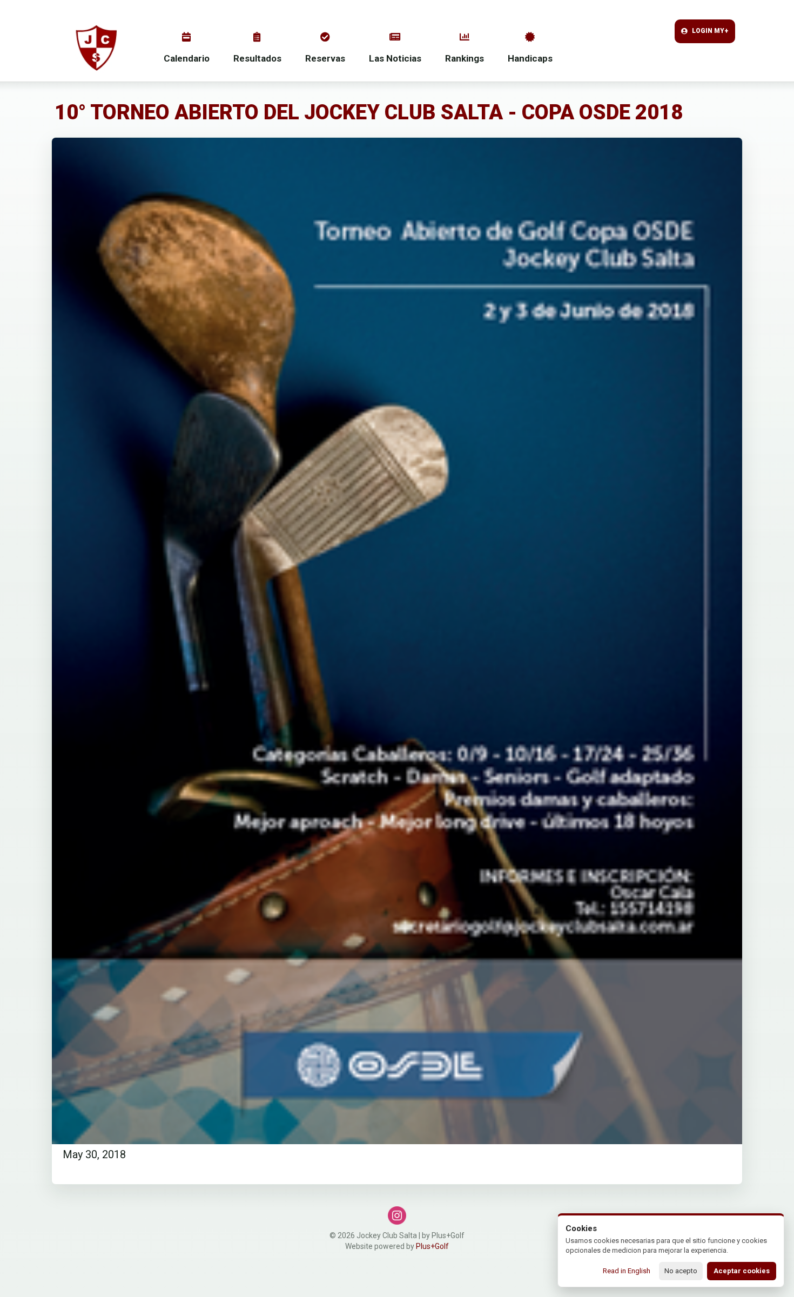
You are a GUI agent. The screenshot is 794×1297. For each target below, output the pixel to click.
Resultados (257, 58)
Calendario (187, 58)
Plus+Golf (432, 1246)
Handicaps (530, 58)
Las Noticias (395, 58)
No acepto (680, 1271)
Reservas (325, 58)
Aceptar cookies (742, 1271)
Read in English (626, 1271)
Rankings (464, 58)
